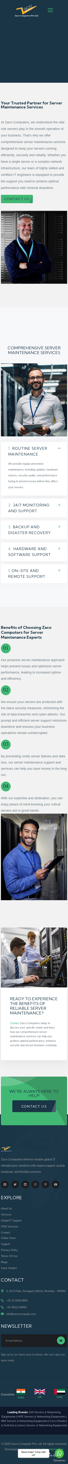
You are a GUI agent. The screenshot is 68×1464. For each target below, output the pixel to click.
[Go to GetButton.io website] (59, 1460)
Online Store (8, 1237)
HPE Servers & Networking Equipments (41, 1416)
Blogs (4, 1262)
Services (6, 1214)
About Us (6, 1208)
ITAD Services (9, 1226)
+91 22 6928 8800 (17, 1300)
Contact (15, 1023)
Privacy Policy (9, 1250)
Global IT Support (11, 1220)
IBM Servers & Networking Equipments (24, 1420)
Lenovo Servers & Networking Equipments (42, 1425)
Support (5, 1244)
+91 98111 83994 (16, 1307)
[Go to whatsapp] (59, 1453)
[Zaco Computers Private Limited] (26, 10)
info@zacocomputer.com (21, 1313)
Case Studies (9, 1268)
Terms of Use (9, 1256)
